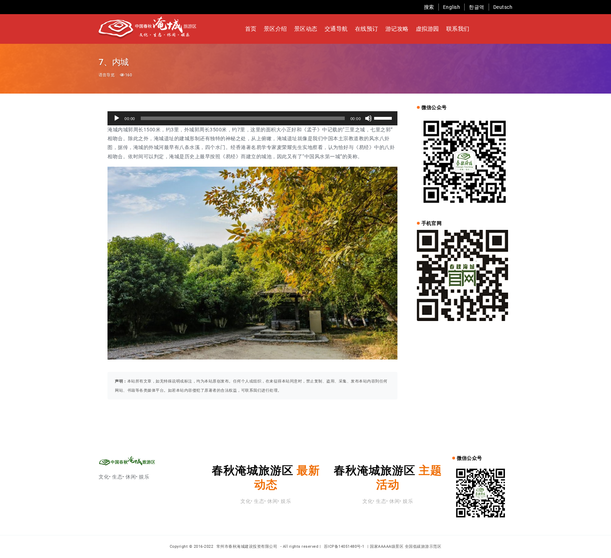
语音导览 (107, 75)
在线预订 (366, 28)
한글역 (476, 7)
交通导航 (336, 28)
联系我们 (458, 28)
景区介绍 (275, 28)
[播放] (116, 118)
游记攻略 (397, 28)
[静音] (368, 118)
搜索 (429, 7)
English (451, 7)
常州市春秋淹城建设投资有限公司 (247, 546)
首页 (251, 28)
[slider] (384, 117)
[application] (252, 118)
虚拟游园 (427, 28)
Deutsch (503, 7)
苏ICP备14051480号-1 (344, 546)
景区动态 (306, 28)
